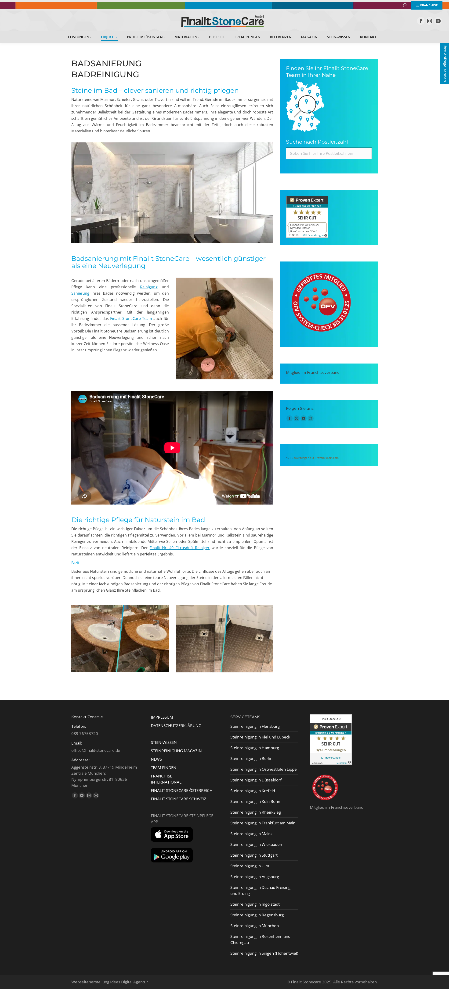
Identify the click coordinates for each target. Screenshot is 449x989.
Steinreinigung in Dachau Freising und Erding (260, 890)
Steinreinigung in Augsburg (254, 876)
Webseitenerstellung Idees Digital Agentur (109, 982)
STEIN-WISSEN (164, 742)
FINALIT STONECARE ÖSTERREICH (182, 790)
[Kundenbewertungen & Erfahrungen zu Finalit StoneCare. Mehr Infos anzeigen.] (307, 236)
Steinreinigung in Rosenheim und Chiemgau (260, 939)
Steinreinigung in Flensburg (255, 726)
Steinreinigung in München (254, 925)
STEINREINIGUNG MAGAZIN (176, 750)
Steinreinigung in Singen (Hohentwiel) (264, 953)
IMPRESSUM (162, 717)
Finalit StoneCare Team (131, 318)
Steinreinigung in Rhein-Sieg (255, 812)
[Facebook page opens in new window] (421, 21)
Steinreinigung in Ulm (249, 866)
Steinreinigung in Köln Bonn (255, 801)
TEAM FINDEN (164, 767)
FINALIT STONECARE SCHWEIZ (178, 799)
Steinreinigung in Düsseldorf (256, 780)
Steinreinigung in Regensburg (257, 915)
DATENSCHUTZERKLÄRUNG (176, 725)
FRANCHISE (161, 776)
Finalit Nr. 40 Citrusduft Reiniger (180, 547)
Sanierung (80, 293)
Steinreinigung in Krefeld (252, 790)
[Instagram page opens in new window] (429, 21)
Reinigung (149, 287)
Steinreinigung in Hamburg (254, 747)
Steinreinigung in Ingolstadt (255, 904)
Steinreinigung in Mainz (251, 833)
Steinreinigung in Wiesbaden (256, 844)
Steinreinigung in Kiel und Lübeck (260, 737)
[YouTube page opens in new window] (438, 21)
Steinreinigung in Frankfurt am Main (262, 823)
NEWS (156, 759)
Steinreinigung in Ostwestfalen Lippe (263, 769)
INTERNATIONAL (166, 782)
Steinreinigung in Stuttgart (254, 855)
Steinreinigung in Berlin (251, 758)
